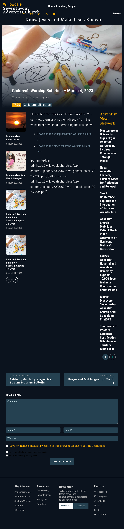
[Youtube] (54, 14)
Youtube (102, 514)
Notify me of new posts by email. (23, 456)
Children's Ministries (37, 105)
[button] (117, 13)
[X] (47, 14)
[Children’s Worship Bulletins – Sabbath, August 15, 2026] (16, 245)
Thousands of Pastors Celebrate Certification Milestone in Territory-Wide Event (109, 337)
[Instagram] (31, 14)
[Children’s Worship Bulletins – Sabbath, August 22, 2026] (16, 200)
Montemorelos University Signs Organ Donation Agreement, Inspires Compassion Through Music (109, 146)
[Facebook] (24, 14)
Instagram (102, 496)
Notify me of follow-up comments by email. (28, 452)
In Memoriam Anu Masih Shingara (15, 177)
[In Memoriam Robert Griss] (16, 122)
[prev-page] (8, 280)
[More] (112, 357)
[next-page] (15, 280)
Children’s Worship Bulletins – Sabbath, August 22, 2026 (16, 219)
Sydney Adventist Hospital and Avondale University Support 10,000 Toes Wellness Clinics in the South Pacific (108, 273)
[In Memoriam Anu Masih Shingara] (16, 161)
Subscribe (81, 506)
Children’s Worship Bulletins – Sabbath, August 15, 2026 (16, 264)
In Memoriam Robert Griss (13, 138)
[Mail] (95, 505)
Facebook (102, 492)
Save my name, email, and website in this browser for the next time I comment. (58, 445)
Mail (99, 505)
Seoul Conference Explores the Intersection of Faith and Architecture (108, 202)
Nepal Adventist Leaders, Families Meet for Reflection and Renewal (109, 177)
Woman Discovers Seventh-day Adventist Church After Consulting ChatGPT (108, 308)
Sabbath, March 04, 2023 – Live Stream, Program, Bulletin (30, 381)
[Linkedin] (39, 14)
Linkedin (101, 501)
